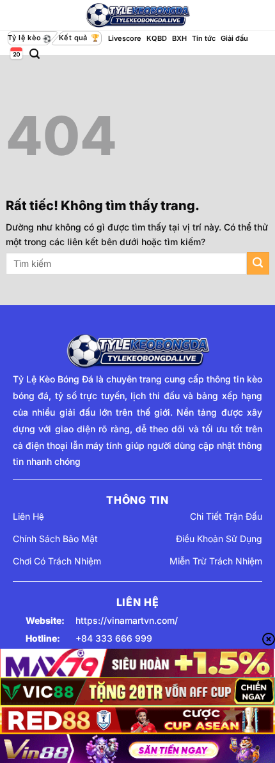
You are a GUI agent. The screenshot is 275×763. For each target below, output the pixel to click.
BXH (179, 38)
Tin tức (204, 38)
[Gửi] (258, 263)
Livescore (124, 38)
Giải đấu (234, 38)
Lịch (15, 54)
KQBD (156, 38)
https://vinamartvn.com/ (126, 620)
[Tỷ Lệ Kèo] (137, 15)
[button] (34, 54)
